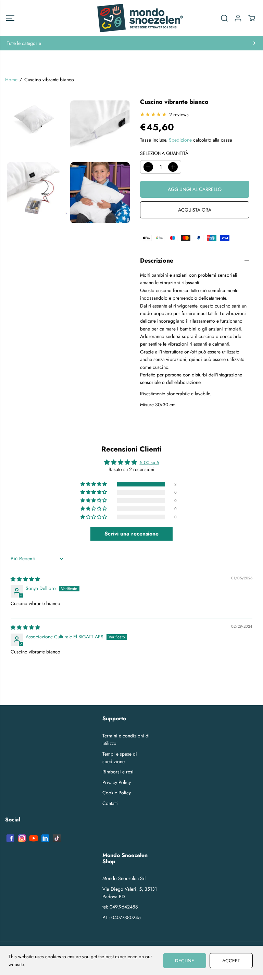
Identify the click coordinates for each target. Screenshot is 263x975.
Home (11, 79)
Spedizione (180, 139)
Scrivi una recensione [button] (131, 534)
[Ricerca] (224, 18)
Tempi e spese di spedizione (119, 757)
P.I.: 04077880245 (121, 917)
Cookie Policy (116, 792)
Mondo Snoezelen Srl (124, 878)
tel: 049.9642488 (120, 906)
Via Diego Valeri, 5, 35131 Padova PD (129, 893)
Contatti (110, 803)
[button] (10, 18)
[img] (25, 579)
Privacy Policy (116, 782)
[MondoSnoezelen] (131, 18)
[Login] (238, 18)
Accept (231, 960)
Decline (184, 960)
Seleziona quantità (164, 153)
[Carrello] (252, 18)
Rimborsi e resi (118, 771)
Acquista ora (194, 209)
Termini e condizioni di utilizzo (126, 739)
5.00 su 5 (149, 462)
